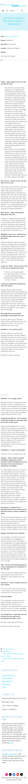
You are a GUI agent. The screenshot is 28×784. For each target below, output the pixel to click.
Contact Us (6, 684)
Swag (4, 687)
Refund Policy (7, 681)
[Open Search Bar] (7, 10)
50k (4, 649)
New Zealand (7, 651)
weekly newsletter (11, 754)
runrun (19, 5)
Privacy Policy (7, 678)
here (11, 743)
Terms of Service (8, 675)
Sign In (12, 10)
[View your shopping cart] (3, 10)
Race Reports (10, 649)
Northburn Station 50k (12, 36)
